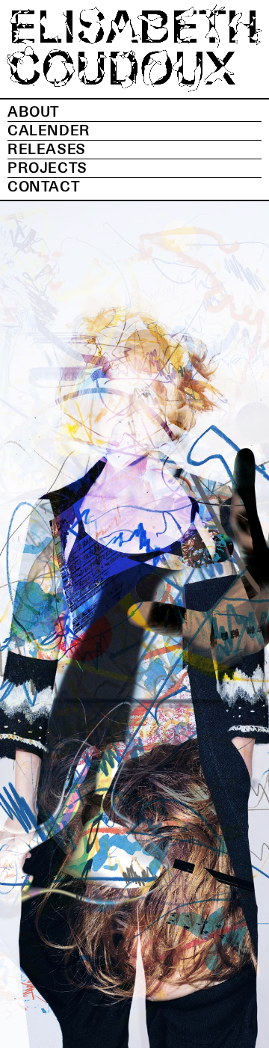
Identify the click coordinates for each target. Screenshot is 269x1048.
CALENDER (48, 130)
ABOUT (33, 112)
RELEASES (46, 149)
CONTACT (43, 187)
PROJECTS (47, 168)
